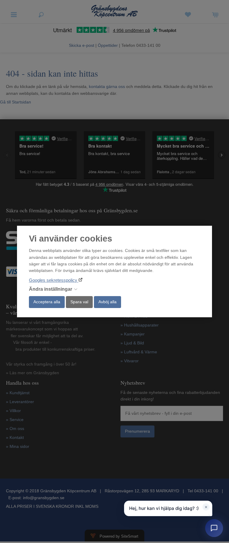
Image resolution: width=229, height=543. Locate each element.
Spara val (79, 301)
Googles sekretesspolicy (53, 280)
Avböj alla (107, 301)
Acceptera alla (46, 301)
